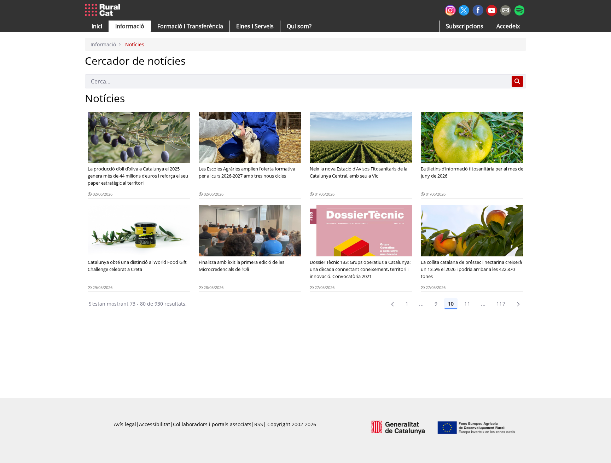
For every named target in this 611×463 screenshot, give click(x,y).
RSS (258, 424)
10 (451, 303)
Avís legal (125, 424)
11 (467, 303)
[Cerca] (517, 81)
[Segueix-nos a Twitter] (464, 9)
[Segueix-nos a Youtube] (491, 9)
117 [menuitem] (500, 303)
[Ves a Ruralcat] (104, 10)
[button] (97, 26)
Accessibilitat (154, 424)
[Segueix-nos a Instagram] (450, 9)
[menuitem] (190, 26)
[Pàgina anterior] (392, 303)
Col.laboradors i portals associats (212, 424)
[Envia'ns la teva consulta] (505, 9)
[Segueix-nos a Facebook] (477, 9)
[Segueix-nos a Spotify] (519, 9)
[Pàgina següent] (518, 303)
